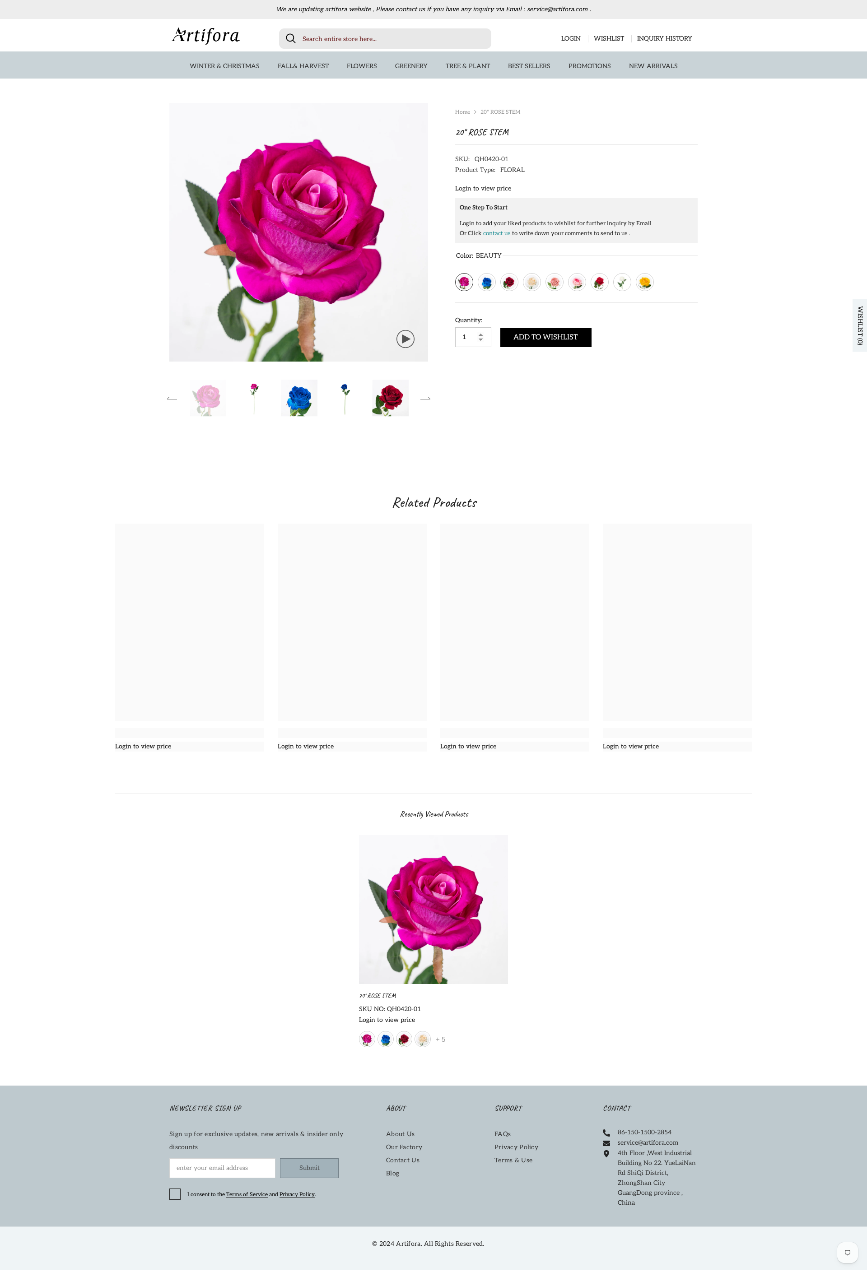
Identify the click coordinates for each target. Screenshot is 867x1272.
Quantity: (468, 320)
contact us (497, 233)
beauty (367, 1039)
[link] (189, 733)
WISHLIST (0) (860, 325)
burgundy (404, 1039)
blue (386, 1039)
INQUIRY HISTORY (664, 38)
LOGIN (571, 38)
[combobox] (393, 38)
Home (462, 112)
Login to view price (483, 188)
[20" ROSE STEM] (433, 909)
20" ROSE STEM (378, 995)
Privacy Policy (297, 1194)
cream (423, 1039)
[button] (172, 398)
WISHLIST (609, 38)
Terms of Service (247, 1194)
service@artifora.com (557, 9)
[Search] (385, 38)
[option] (298, 232)
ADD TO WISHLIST (545, 337)
